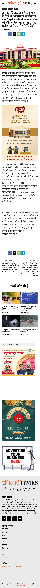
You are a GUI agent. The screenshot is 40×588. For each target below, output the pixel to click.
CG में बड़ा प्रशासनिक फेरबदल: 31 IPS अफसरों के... (10, 308)
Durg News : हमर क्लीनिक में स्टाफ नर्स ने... (11, 331)
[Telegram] (23, 34)
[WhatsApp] (19, 34)
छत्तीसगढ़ (11, 9)
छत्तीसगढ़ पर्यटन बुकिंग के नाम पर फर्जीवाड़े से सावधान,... (28, 308)
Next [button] (32, 419)
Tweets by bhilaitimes (12, 566)
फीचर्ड (16, 9)
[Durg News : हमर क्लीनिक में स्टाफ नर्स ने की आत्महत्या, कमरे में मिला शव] (11, 321)
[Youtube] (20, 518)
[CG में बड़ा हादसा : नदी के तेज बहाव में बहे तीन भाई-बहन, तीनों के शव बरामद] (29, 321)
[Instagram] (9, 518)
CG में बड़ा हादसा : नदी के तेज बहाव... (28, 331)
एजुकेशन (5, 9)
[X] (14, 34)
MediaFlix (22, 585)
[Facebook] (10, 34)
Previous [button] (4, 419)
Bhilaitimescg (7, 29)
